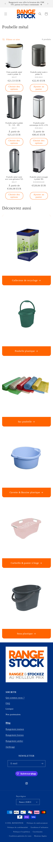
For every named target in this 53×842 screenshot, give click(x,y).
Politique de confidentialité (17, 827)
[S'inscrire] (42, 763)
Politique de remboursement (37, 823)
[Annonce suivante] (48, 4)
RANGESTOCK (17, 823)
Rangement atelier (14, 741)
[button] (6, 14)
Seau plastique (25, 633)
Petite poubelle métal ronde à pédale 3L (14, 73)
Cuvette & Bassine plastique (25, 492)
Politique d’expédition (21, 832)
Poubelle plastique (25, 351)
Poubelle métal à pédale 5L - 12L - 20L (14, 124)
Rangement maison (15, 729)
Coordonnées (38, 832)
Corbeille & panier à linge (25, 563)
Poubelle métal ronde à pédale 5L (38, 73)
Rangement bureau (15, 735)
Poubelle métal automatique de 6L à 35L (39, 124)
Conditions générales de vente (20, 836)
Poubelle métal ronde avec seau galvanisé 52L (14, 178)
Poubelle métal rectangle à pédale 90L (39, 178)
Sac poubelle (25, 421)
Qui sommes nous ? (15, 698)
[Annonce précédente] (5, 4)
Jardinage (10, 747)
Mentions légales (40, 836)
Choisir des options (14, 87)
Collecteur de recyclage (25, 280)
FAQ (8, 703)
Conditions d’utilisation (39, 827)
